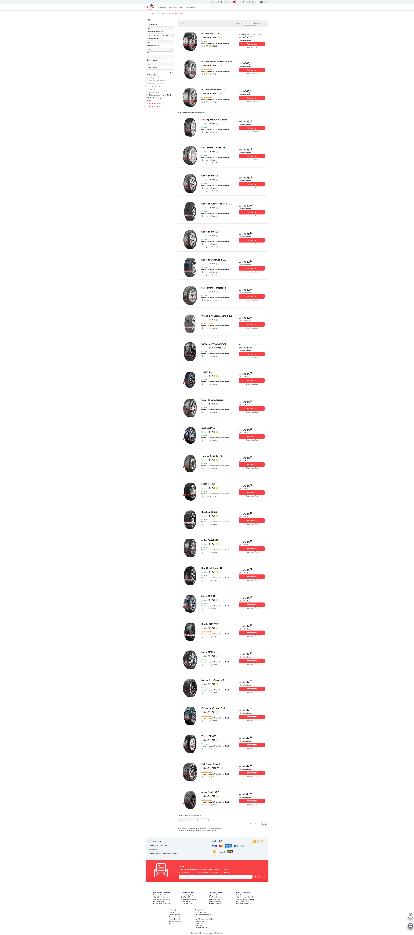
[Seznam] (257, 24)
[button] (410, 915)
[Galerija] (260, 24)
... (197, 820)
